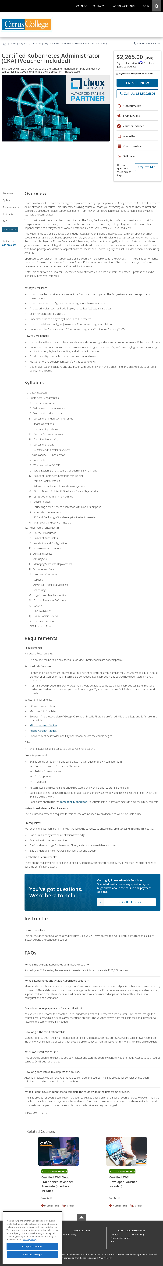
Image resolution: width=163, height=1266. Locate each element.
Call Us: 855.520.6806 (147, 43)
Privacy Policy (105, 1257)
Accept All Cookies (32, 1246)
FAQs (6, 221)
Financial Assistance (120, 1237)
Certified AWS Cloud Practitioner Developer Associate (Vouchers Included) (57, 1184)
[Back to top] (81, 1229)
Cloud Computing (40, 43)
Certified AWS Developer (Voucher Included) (123, 1181)
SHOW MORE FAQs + (37, 1113)
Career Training (68, 1234)
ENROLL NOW (137, 82)
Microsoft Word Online (43, 725)
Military (114, 1234)
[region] (32, 1237)
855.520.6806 (9, 245)
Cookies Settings (32, 1254)
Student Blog (138, 1234)
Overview (8, 193)
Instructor (9, 214)
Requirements (11, 207)
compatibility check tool (74, 802)
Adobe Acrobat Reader (43, 730)
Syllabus (7, 200)
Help (113, 1241)
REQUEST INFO (147, 167)
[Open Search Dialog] (156, 5)
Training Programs (19, 43)
